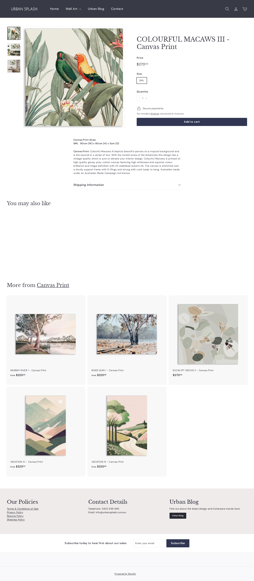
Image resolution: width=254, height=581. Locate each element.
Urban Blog (96, 9)
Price (140, 58)
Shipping (154, 113)
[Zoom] (74, 77)
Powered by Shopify (125, 573)
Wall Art (72, 9)
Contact (117, 9)
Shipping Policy (16, 519)
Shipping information (88, 185)
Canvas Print (53, 285)
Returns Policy (15, 515)
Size (139, 74)
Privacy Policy (15, 512)
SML (141, 80)
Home (54, 9)
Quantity (142, 91)
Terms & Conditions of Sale (23, 508)
